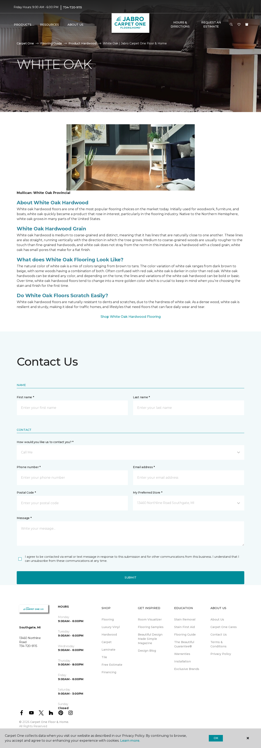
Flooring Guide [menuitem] (185, 634)
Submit (130, 577)
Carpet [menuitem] (107, 642)
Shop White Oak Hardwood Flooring (131, 317)
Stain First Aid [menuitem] (184, 627)
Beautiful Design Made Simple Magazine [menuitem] (150, 639)
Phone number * (29, 467)
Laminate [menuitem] (108, 649)
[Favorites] (239, 24)
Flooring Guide (51, 43)
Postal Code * (26, 492)
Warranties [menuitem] (182, 654)
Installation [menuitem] (182, 661)
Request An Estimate (211, 24)
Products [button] (22, 24)
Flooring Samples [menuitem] (151, 627)
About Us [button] (75, 24)
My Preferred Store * (147, 492)
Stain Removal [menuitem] (184, 619)
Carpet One (25, 43)
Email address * (144, 467)
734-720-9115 (72, 7)
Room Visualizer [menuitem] (150, 619)
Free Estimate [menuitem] (112, 665)
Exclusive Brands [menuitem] (186, 669)
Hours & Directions (180, 24)
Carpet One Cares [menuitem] (223, 627)
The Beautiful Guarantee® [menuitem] (184, 644)
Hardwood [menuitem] (109, 634)
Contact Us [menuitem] (218, 634)
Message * (24, 518)
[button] (231, 24)
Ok (216, 738)
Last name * (141, 397)
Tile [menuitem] (104, 657)
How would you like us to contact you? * (45, 442)
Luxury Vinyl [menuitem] (111, 627)
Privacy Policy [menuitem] (220, 654)
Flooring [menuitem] (108, 619)
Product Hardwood (82, 43)
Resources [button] (49, 24)
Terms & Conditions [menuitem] (218, 644)
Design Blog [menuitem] (147, 650)
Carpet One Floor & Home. (49, 722)
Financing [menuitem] (109, 672)
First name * (25, 397)
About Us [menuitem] (217, 619)
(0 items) (246, 24)
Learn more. (130, 740)
